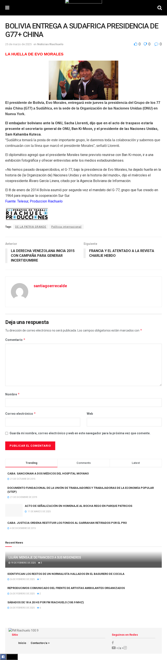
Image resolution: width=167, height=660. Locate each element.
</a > (120, 648)
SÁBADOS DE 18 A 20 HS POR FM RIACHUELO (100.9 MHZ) (45, 602)
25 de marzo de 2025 (18, 44)
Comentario (15, 340)
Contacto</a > (40, 643)
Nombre (12, 394)
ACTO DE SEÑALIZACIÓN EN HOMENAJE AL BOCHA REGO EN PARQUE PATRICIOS (78, 505)
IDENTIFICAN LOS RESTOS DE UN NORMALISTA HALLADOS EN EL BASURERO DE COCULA (65, 573)
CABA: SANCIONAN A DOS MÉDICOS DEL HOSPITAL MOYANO (48, 473)
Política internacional (66, 226)
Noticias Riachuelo (50, 44)
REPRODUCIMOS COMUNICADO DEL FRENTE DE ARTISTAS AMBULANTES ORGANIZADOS (66, 588)
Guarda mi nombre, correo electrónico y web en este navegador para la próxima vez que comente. (80, 433)
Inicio (22, 643)
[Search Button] (159, 7)
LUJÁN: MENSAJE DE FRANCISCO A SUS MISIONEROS (44, 557)
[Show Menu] (7, 7)
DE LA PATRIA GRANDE (30, 226)
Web (90, 413)
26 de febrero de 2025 (22, 579)
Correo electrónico (20, 413)
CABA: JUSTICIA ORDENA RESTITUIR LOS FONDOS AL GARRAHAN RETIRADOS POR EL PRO (67, 522)
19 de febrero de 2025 (23, 563)
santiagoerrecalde (50, 286)
